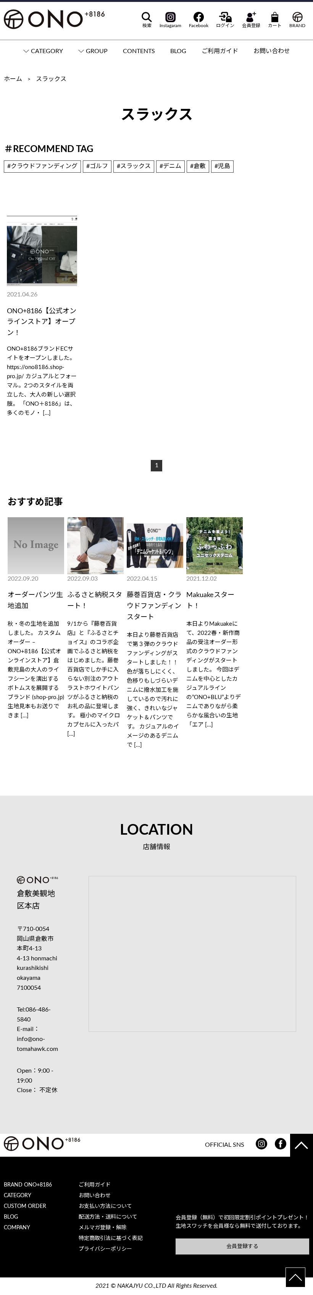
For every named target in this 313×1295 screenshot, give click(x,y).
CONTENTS (139, 51)
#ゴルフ (97, 166)
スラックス (51, 79)
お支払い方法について (105, 1206)
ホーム (13, 79)
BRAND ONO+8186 (28, 1185)
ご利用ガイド (220, 51)
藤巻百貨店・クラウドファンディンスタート (154, 606)
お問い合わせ (271, 51)
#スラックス (134, 166)
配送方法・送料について (108, 1217)
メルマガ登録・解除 (103, 1227)
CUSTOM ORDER (25, 1206)
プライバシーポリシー (105, 1249)
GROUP (97, 51)
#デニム (170, 166)
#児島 (222, 166)
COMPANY (17, 1227)
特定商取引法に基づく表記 (111, 1238)
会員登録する (242, 1246)
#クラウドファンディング (42, 166)
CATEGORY (47, 51)
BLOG (178, 51)
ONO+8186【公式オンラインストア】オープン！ (41, 322)
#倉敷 (198, 166)
